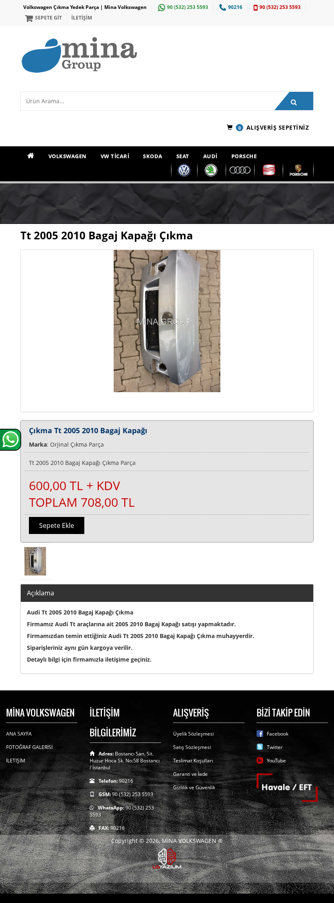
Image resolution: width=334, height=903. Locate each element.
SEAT (182, 156)
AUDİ (210, 156)
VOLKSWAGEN (67, 156)
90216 (235, 7)
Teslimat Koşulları (193, 760)
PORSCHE (244, 156)
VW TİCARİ (115, 156)
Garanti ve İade (190, 774)
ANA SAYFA (19, 733)
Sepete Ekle (56, 525)
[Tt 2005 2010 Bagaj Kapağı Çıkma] (167, 331)
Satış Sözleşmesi (192, 747)
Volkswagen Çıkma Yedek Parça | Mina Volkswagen (85, 7)
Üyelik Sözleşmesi (193, 733)
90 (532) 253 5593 (187, 7)
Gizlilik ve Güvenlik (194, 787)
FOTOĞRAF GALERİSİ (29, 747)
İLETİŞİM (81, 17)
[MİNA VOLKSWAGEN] (167, 55)
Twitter (275, 747)
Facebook (277, 733)
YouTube (276, 760)
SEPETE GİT (48, 17)
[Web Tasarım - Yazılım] (167, 858)
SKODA (153, 156)
